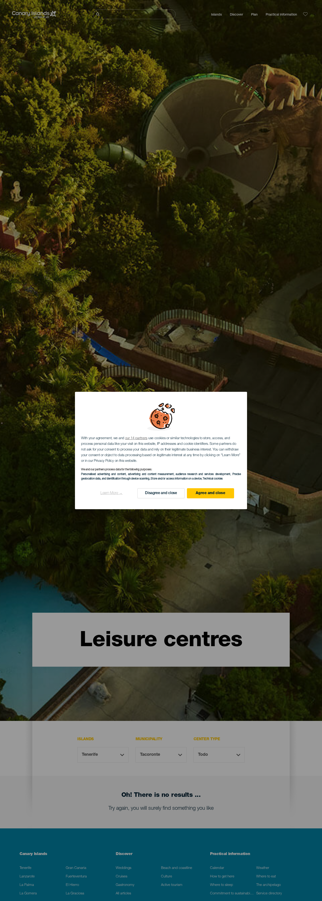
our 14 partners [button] (136, 438)
